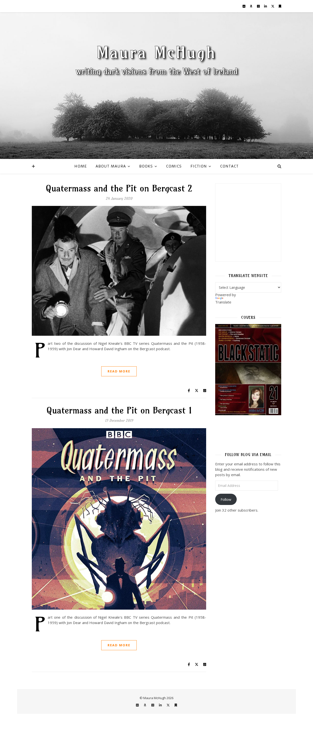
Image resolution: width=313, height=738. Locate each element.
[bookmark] (280, 6)
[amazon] (251, 6)
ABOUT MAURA (111, 166)
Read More (119, 371)
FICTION (198, 166)
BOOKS (146, 166)
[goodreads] (258, 6)
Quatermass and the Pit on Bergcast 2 (119, 188)
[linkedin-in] (266, 6)
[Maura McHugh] (156, 85)
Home (80, 166)
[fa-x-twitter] (273, 6)
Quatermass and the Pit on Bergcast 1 (119, 410)
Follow (226, 499)
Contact (229, 166)
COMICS (174, 166)
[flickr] (244, 6)
